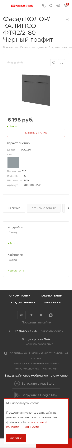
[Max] (51, 315)
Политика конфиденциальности (31, 353)
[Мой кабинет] (58, 6)
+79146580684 (25, 331)
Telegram (31, 315)
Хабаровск (15, 255)
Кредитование (23, 302)
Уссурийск (15, 227)
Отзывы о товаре (44, 208)
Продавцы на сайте (36, 322)
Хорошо (16, 438)
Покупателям (51, 295)
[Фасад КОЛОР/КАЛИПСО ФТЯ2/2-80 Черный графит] (36, 90)
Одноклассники (41, 315)
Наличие (14, 208)
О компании (20, 295)
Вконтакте (21, 315)
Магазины (52, 302)
